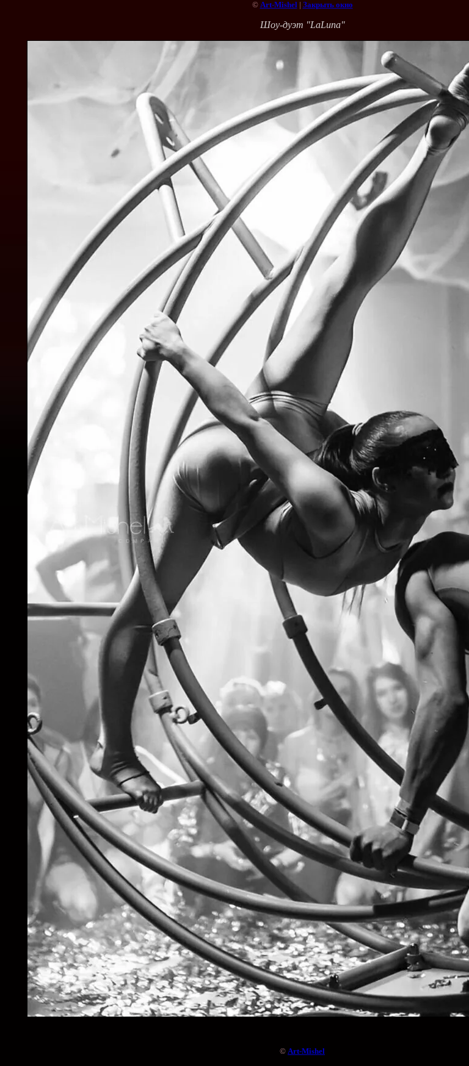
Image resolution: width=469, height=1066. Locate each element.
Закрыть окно (328, 4)
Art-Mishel (278, 4)
